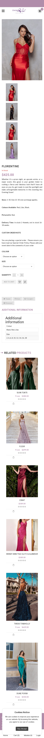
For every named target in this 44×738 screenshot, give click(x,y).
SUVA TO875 (22, 393)
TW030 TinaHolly (22, 624)
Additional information (17, 309)
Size (4, 261)
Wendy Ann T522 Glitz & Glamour (22, 554)
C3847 (22, 500)
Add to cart (9, 282)
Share (18, 299)
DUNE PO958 (22, 693)
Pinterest (8, 303)
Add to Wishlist (20, 282)
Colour (5, 251)
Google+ (30, 299)
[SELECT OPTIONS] (14, 404)
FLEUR (22, 446)
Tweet (7, 299)
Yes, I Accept (22, 729)
